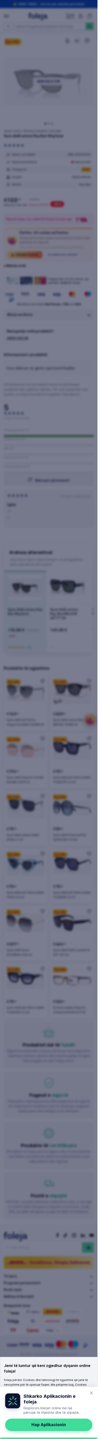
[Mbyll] (91, 1393)
